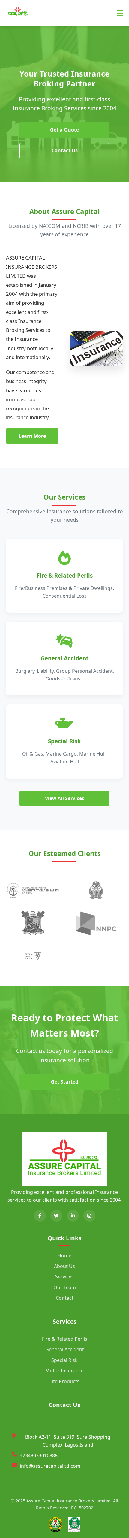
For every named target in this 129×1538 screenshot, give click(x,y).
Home (64, 1255)
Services (64, 1276)
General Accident (64, 1349)
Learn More (32, 436)
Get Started (64, 1081)
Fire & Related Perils (64, 1339)
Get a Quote (64, 129)
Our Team (64, 1287)
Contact (65, 1298)
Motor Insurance (64, 1370)
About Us (64, 1266)
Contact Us (65, 150)
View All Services (64, 798)
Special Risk (64, 1360)
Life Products (65, 1381)
